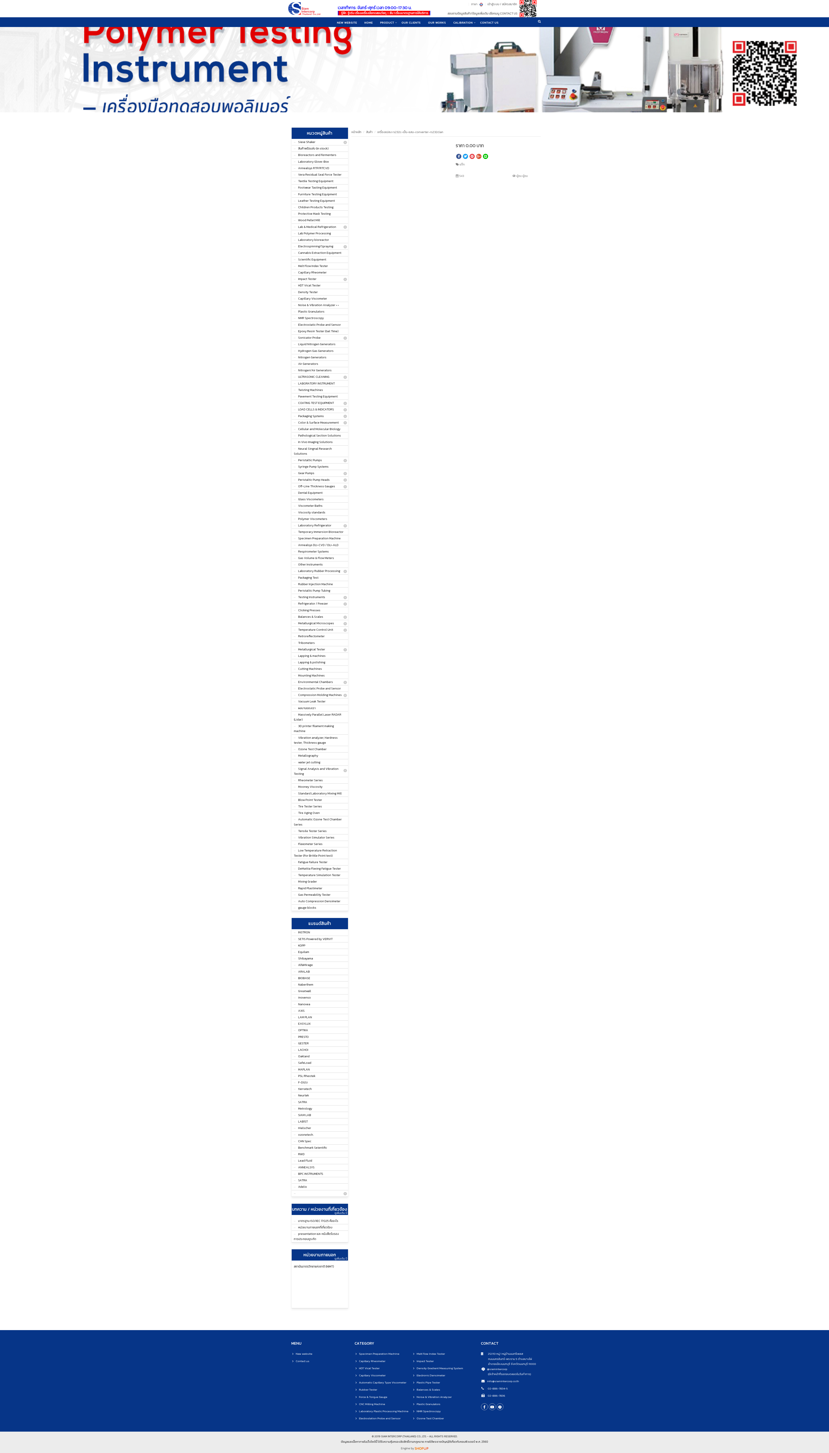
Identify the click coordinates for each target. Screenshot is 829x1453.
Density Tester (308, 292)
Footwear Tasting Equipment (317, 187)
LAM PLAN (305, 1017)
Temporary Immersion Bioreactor (320, 532)
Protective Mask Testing (314, 213)
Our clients (411, 23)
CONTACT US (489, 23)
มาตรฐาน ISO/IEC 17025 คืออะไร (318, 1221)
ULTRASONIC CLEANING (313, 377)
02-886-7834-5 (497, 1388)
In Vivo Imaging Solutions (315, 442)
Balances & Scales (310, 617)
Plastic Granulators (311, 311)
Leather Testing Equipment (316, 200)
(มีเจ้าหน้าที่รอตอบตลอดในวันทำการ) (509, 1374)
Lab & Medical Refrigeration (317, 227)
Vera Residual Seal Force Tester (320, 174)
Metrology (305, 1108)
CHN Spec (304, 1141)
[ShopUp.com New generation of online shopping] (421, 1448)
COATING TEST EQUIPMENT (316, 403)
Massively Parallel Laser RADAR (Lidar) (317, 717)
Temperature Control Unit (315, 629)
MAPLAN (304, 1069)
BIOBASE (304, 978)
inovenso (304, 997)
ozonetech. (306, 1134)
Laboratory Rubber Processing (319, 571)
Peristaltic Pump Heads (314, 480)
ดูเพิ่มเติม (340, 1213)
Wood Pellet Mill (309, 220)
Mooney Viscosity (310, 786)
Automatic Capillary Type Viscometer (382, 1382)
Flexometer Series (310, 844)
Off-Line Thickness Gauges (316, 486)
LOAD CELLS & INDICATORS (316, 409)
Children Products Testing (316, 207)
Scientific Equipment (312, 259)
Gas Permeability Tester (314, 894)
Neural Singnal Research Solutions (313, 451)
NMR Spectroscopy (311, 318)
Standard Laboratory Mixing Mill (320, 793)
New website (347, 23)
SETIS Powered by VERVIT (315, 939)
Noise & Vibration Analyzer (434, 1397)
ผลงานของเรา (307, 708)
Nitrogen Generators (312, 357)
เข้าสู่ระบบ (493, 4)
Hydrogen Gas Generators (316, 351)
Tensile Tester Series (312, 831)
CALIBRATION (463, 23)
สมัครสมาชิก (509, 4)
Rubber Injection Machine (315, 584)
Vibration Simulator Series (316, 837)
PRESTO (303, 1037)
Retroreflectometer (311, 636)
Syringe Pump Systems (313, 466)
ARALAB (304, 971)
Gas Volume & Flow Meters (316, 558)
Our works (437, 23)
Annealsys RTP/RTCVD (313, 168)
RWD (301, 1154)
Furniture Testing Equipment (317, 194)
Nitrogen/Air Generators (315, 370)
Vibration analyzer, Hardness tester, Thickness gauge (316, 740)
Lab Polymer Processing (314, 233)
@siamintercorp (497, 1369)
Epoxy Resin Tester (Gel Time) (318, 331)
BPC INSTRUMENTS (310, 1174)
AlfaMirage (305, 965)
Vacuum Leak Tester (312, 701)
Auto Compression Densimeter (319, 901)
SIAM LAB (304, 1115)
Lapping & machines (312, 656)
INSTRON (304, 932)
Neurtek (303, 1095)
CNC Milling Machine (372, 1404)
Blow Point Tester (310, 800)
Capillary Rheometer (312, 272)
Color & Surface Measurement (318, 422)
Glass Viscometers (311, 499)
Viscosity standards (311, 512)
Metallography (308, 755)
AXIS (301, 1010)
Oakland (304, 1056)
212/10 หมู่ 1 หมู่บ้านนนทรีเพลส (503, 1354)
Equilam (303, 952)
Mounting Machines (311, 675)
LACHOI (303, 1050)
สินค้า (369, 132)
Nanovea (304, 1004)
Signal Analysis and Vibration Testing (316, 771)
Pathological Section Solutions (319, 435)
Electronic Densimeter (431, 1375)
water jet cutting (309, 762)
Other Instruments (310, 564)
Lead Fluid (305, 1160)
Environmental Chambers (315, 682)
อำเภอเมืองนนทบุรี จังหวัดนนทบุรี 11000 (508, 1364)
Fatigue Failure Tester (312, 862)
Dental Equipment (310, 493)
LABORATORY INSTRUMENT (316, 383)
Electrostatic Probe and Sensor (319, 324)
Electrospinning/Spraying (315, 246)
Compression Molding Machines (320, 695)
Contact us (302, 1361)
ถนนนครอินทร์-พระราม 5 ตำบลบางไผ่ (506, 1359)
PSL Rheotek (306, 1076)
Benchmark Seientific (312, 1147)
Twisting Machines (310, 390)
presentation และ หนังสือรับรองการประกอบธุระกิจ (316, 1236)
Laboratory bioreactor (313, 240)
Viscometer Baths (310, 505)
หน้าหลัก (356, 132)
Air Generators (308, 364)
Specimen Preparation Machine (319, 538)
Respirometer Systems (313, 551)
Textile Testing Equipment (315, 181)
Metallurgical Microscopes (316, 623)
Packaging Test (308, 577)
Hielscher (304, 1128)
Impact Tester (307, 279)
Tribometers (306, 643)
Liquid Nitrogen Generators (316, 344)
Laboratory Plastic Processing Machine (383, 1411)
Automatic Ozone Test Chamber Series (318, 822)
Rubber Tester (368, 1390)
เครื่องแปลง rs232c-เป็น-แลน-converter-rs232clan (410, 132)
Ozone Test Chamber (312, 749)
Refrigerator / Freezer (313, 603)
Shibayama (305, 958)
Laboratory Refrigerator (314, 525)
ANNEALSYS (306, 1167)
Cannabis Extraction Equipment (319, 253)
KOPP (301, 945)
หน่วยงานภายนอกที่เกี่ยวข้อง (315, 1227)
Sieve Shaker (306, 142)
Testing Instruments (311, 597)
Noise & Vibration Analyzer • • (318, 305)
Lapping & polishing (311, 662)
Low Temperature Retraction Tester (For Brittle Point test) (315, 853)
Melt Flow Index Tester (313, 266)
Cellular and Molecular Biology (319, 429)
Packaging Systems (311, 416)
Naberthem (305, 984)
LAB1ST (303, 1121)
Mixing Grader (307, 881)
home (368, 23)
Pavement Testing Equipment (318, 396)
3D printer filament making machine (314, 728)
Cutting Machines (310, 669)
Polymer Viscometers (312, 519)
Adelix (302, 1187)
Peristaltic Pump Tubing (314, 590)
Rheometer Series (310, 780)
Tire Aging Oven (309, 813)
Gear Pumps (306, 473)
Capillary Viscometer (312, 298)
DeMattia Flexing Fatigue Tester (319, 868)
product (387, 23)
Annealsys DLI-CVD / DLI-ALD (318, 545)
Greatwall (304, 991)
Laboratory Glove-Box (313, 161)
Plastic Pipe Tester (428, 1382)
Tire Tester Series (310, 806)
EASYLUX (304, 1023)
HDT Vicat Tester (309, 285)
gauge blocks (307, 907)
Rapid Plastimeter (310, 888)
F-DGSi (303, 1082)
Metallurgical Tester (311, 649)
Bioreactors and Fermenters (317, 155)
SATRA (302, 1102)
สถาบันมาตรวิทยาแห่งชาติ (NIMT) (314, 1266)
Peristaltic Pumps (310, 460)
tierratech (305, 1089)
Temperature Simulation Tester (319, 875)
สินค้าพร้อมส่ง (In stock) (313, 148)
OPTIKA (303, 1030)
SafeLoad (304, 1063)
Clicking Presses (309, 610)
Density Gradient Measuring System (440, 1368)
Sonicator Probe (309, 337)
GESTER (303, 1043)
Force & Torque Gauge (373, 1397)
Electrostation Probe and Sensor (379, 1418)
